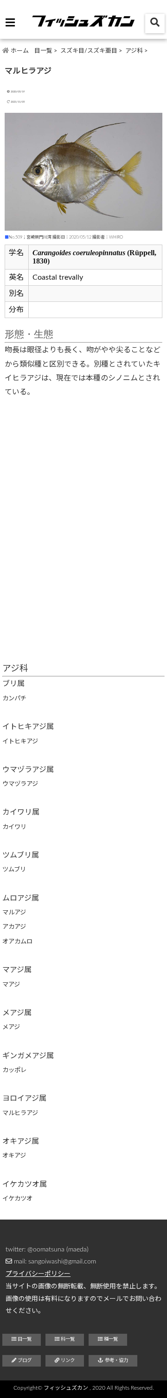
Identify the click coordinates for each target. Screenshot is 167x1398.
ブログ (24, 1360)
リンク (67, 1360)
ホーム (19, 51)
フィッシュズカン (66, 1388)
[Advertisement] (83, 564)
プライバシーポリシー (38, 1274)
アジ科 (134, 51)
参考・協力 (115, 1360)
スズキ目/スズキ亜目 (88, 51)
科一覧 (67, 1339)
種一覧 (110, 1339)
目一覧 (43, 51)
